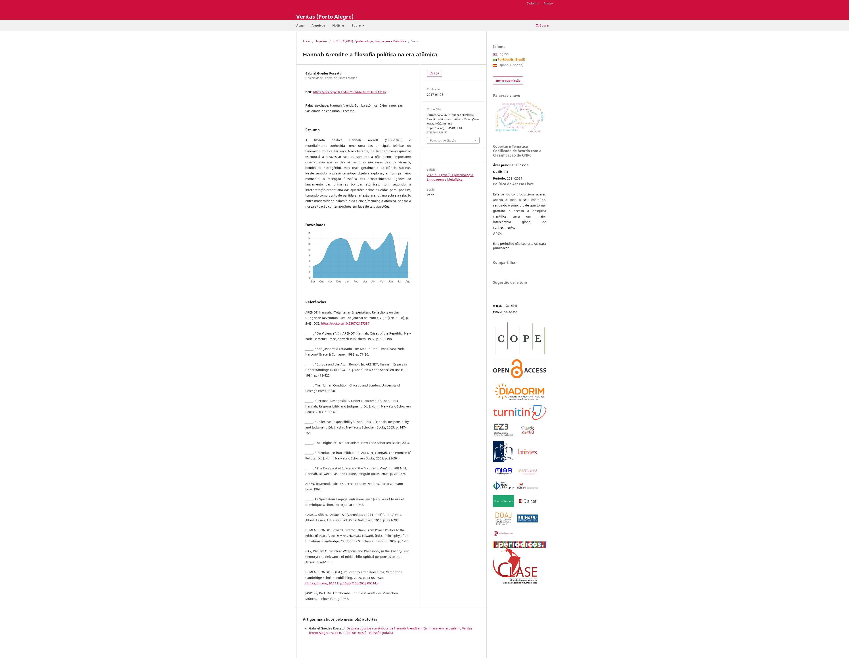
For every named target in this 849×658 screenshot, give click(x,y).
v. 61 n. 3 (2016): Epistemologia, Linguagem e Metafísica (369, 41)
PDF (436, 73)
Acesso (548, 3)
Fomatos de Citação (443, 140)
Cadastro (533, 3)
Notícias (338, 25)
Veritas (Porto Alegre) (325, 16)
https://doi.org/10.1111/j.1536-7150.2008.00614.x (342, 583)
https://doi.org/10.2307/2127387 (345, 323)
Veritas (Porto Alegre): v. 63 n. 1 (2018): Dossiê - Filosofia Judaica (390, 630)
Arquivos (318, 25)
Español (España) (510, 65)
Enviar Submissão (507, 80)
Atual (300, 25)
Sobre (356, 25)
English (503, 54)
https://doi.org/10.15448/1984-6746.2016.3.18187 (349, 92)
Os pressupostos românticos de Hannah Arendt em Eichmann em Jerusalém (403, 628)
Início (306, 41)
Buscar (544, 25)
